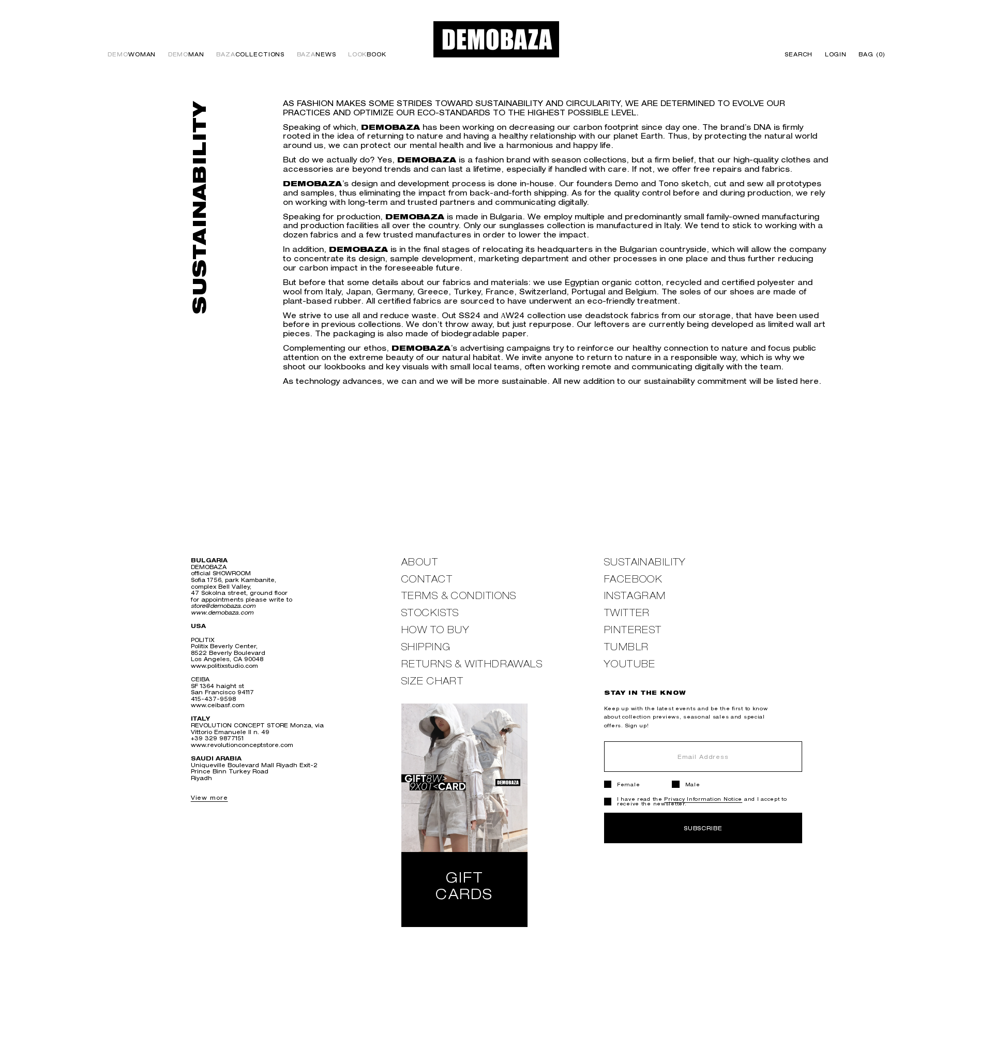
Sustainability (645, 562)
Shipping (426, 646)
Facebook (633, 579)
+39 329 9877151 (217, 738)
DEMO (132, 54)
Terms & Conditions (459, 595)
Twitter (627, 612)
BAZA (250, 54)
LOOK (367, 54)
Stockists (430, 612)
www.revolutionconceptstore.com (242, 744)
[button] (869, 54)
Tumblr (626, 646)
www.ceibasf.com (218, 704)
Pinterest (633, 629)
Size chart (432, 681)
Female (628, 784)
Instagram (635, 595)
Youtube (630, 664)
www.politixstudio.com (224, 665)
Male (692, 784)
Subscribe (703, 828)
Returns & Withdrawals (472, 664)
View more (209, 797)
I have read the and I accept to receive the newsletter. (702, 801)
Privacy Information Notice (703, 799)
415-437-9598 (213, 698)
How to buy (435, 629)
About (419, 562)
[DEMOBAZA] (496, 39)
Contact (427, 579)
